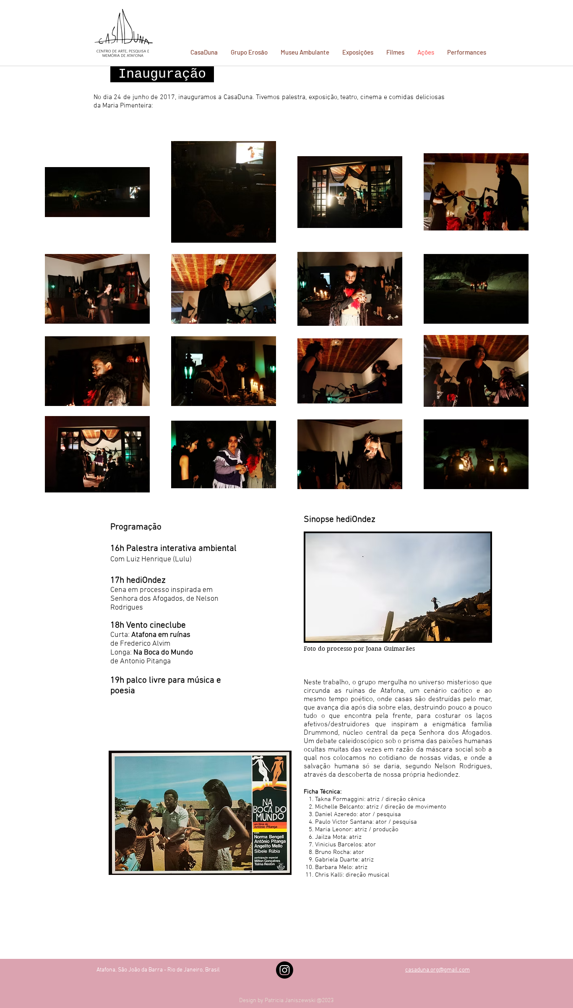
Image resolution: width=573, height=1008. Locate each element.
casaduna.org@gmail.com (437, 970)
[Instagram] (284, 970)
